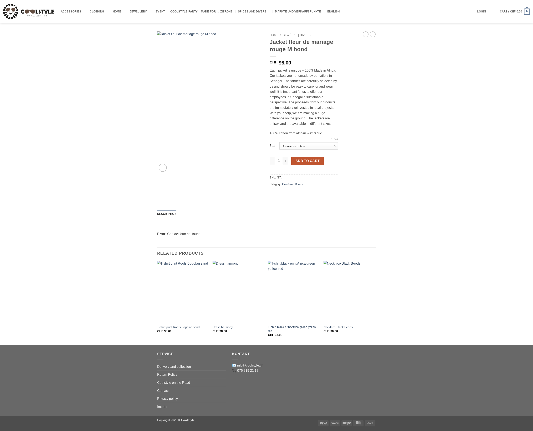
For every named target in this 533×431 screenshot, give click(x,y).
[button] (481, 11)
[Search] (492, 11)
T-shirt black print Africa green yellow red (292, 328)
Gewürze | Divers (296, 35)
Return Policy (167, 374)
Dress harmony (223, 327)
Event (160, 11)
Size (272, 145)
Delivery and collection (174, 366)
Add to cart (307, 161)
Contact (163, 391)
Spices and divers (252, 11)
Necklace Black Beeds (338, 327)
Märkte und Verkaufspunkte (298, 11)
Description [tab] (166, 214)
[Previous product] (373, 34)
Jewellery (138, 11)
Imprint (162, 407)
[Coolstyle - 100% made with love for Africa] (29, 11)
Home (117, 11)
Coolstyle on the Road (173, 382)
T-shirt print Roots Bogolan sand (178, 327)
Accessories (71, 11)
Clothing (97, 11)
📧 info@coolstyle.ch (247, 365)
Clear (334, 139)
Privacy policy (167, 398)
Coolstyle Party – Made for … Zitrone (201, 11)
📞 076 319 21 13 (245, 370)
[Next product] (366, 34)
